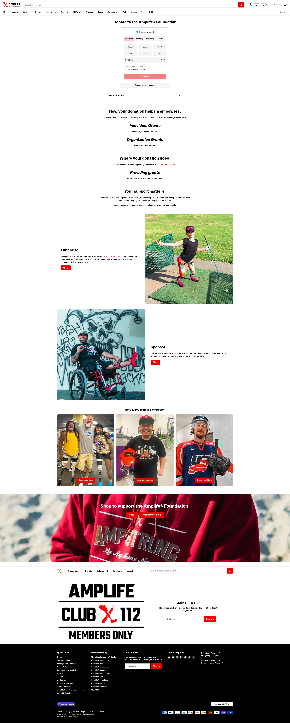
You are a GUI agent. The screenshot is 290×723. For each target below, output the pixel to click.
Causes (89, 12)
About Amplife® (64, 686)
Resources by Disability (67, 670)
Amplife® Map (97, 663)
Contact (283, 12)
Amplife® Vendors (99, 686)
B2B (151, 12)
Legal (83, 712)
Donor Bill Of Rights (166, 165)
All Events (61, 680)
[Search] (241, 4)
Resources (51, 12)
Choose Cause (74, 571)
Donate (88, 571)
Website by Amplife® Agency (67, 716)
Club (124, 12)
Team (100, 12)
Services (27, 12)
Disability (64, 12)
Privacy (67, 712)
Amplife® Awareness (100, 667)
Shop (131, 515)
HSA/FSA (77, 12)
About (134, 12)
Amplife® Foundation (100, 680)
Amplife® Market (98, 683)
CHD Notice (92, 712)
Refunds (76, 712)
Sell (143, 12)
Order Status (62, 667)
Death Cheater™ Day (112, 256)
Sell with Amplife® (65, 693)
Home (59, 657)
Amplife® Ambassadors (101, 673)
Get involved (102, 571)
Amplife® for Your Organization (70, 690)
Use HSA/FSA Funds (66, 683)
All (4, 12)
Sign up (210, 619)
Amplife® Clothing (152, 515)
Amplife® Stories (98, 677)
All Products (62, 673)
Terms (59, 712)
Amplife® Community (100, 660)
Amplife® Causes (98, 670)
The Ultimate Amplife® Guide (103, 657)
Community (113, 12)
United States (220, 704)
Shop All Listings (64, 660)
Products (14, 12)
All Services (62, 677)
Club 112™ (95, 690)
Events (38, 12)
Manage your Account (66, 663)
